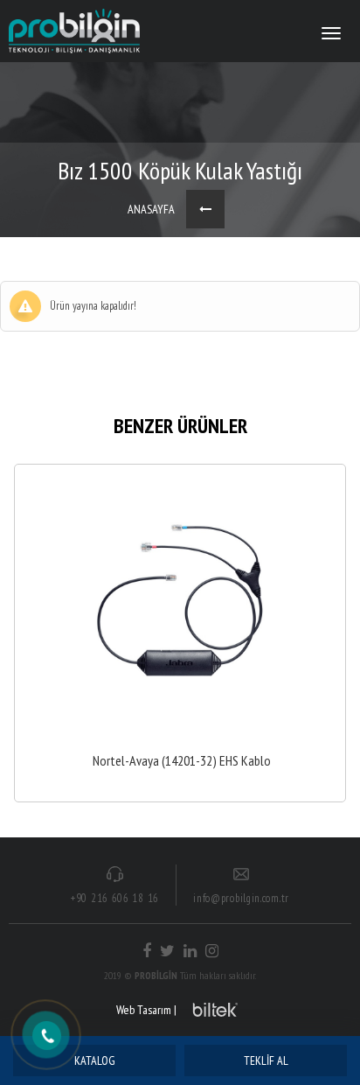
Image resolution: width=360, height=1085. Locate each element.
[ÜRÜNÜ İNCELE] (180, 633)
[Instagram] (211, 951)
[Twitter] (167, 951)
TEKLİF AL (266, 1060)
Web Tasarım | (146, 1010)
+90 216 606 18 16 (115, 898)
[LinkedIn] (190, 951)
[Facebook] (146, 951)
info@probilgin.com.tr (241, 898)
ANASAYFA (151, 209)
